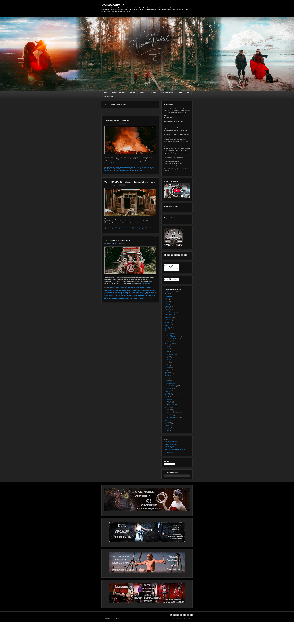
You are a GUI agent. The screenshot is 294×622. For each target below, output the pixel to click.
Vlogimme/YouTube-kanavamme (172, 441)
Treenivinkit (153, 92)
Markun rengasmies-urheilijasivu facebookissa (175, 449)
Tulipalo (106, 168)
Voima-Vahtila (112, 5)
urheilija (129, 297)
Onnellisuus (144, 289)
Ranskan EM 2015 (172, 404)
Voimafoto (127, 292)
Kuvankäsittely (170, 414)
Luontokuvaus (170, 415)
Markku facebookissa (169, 451)
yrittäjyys (136, 298)
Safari (168, 364)
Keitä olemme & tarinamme (118, 92)
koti (134, 168)
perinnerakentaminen (142, 295)
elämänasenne (152, 292)
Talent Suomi (168, 377)
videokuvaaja (107, 298)
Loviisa (141, 167)
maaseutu (141, 293)
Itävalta (168, 353)
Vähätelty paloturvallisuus (116, 120)
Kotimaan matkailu (171, 354)
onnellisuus (123, 295)
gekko (113, 293)
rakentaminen (107, 228)
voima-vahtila (138, 228)
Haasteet (180, 92)
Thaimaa (169, 370)
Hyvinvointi (107, 289)
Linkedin (172, 255)
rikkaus (153, 295)
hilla (116, 293)
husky (122, 293)
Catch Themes (189, 618)
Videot (105, 292)
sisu (113, 297)
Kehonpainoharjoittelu (171, 383)
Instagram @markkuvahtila (171, 444)
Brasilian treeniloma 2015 (170, 295)
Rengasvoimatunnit (171, 386)
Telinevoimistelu (172, 406)
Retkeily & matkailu (131, 290)
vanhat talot (132, 228)
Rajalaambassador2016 (170, 332)
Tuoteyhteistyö (168, 394)
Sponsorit (167, 375)
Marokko (169, 357)
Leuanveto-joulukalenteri (170, 312)
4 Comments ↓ (122, 123)
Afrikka (168, 344)
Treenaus (143, 290)
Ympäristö (136, 292)
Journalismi (113, 289)
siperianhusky (107, 297)
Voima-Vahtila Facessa (170, 447)
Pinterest (175, 255)
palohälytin (151, 168)
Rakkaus (124, 290)
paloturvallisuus (108, 170)
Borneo (168, 346)
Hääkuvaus (169, 411)
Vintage (110, 292)
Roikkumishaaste (169, 373)
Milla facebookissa (169, 452)
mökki (140, 168)
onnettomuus (130, 295)
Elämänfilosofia (131, 167)
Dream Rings (132, 92)
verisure (127, 170)
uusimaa (137, 297)
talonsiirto (116, 228)
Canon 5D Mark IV (171, 333)
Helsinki (137, 287)
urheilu (133, 297)
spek (114, 170)
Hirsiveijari (167, 301)
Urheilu (147, 290)
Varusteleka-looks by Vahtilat (173, 417)
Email (185, 255)
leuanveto (132, 293)
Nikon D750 (169, 335)
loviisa (136, 168)
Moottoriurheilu (170, 399)
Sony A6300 (169, 340)
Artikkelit (124, 167)
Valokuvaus (152, 290)
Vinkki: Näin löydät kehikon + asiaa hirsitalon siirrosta (129, 182)
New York (169, 359)
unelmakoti (122, 170)
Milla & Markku (147, 167)
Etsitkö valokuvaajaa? (109, 96)
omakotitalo (145, 168)
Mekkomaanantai (169, 317)
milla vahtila (143, 227)
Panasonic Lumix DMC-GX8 (173, 338)
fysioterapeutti (107, 293)
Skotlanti (169, 367)
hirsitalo (119, 227)
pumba (149, 295)
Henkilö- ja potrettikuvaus (172, 412)
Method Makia (168, 319)
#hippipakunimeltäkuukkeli (115, 167)
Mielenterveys (168, 320)
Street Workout (170, 388)
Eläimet (168, 409)
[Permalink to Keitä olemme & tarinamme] (130, 275)
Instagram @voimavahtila (170, 443)
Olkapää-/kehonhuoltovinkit (166, 92)
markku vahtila (136, 227)
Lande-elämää (124, 289)
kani (126, 293)
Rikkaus (138, 290)
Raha (120, 290)
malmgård (130, 227)
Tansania (169, 369)
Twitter (168, 255)
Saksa (168, 365)
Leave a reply (122, 185)
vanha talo (125, 228)
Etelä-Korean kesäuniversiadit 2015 (174, 398)
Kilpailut (170, 402)
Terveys (167, 378)
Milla (116, 123)
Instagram (182, 255)
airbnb (130, 168)
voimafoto (127, 298)
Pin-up (116, 290)
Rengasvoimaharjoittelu (172, 385)
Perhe (153, 167)
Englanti (168, 349)
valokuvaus (148, 297)
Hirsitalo (137, 167)
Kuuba (168, 356)
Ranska (168, 362)
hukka (119, 293)
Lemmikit (131, 289)
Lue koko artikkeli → (109, 163)
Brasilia (168, 348)
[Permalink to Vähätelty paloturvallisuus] (130, 155)
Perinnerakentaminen (109, 290)
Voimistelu (169, 401)
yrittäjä (131, 298)
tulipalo (117, 170)
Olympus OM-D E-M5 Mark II (173, 336)
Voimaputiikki (143, 92)
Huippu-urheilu (147, 287)
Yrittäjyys (142, 292)
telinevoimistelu (118, 297)
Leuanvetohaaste (169, 314)
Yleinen (123, 168)
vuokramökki (133, 170)
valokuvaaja (142, 297)
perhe (135, 295)
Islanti (168, 351)
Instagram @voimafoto (170, 446)
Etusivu (105, 92)
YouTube (178, 255)
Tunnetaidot (167, 393)
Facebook (165, 255)
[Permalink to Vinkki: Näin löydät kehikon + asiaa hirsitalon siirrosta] (130, 217)
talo (112, 228)
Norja (168, 361)
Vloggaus (111, 168)
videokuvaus (114, 298)
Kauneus (119, 289)
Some (188, 92)
